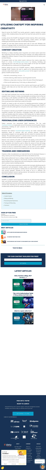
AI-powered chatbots (7, 125)
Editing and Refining (8, 198)
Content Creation (8, 196)
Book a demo (28, 451)
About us (28, 446)
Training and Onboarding (9, 203)
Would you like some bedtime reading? (10, 459)
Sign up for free (23, 1)
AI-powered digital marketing (23, 130)
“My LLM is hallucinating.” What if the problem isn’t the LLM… (23, 294)
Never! (5, 463)
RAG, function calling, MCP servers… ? (23, 276)
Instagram (38, 456)
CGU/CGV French (28, 453)
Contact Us (28, 448)
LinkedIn (38, 453)
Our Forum (38, 450)
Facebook (38, 451)
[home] (5, 4)
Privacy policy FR (28, 458)
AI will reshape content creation (21, 61)
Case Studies (18, 448)
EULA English (28, 455)
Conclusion (6, 205)
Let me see (14, 463)
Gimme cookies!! (22, 463)
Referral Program (28, 450)
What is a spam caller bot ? (23, 311)
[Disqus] (23, 344)
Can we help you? (39, 461)
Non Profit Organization (38, 447)
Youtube (38, 458)
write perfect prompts (24, 70)
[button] (2, 468)
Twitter (38, 455)
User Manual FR (17, 446)
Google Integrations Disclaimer (28, 461)
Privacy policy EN (28, 456)
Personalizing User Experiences (11, 200)
